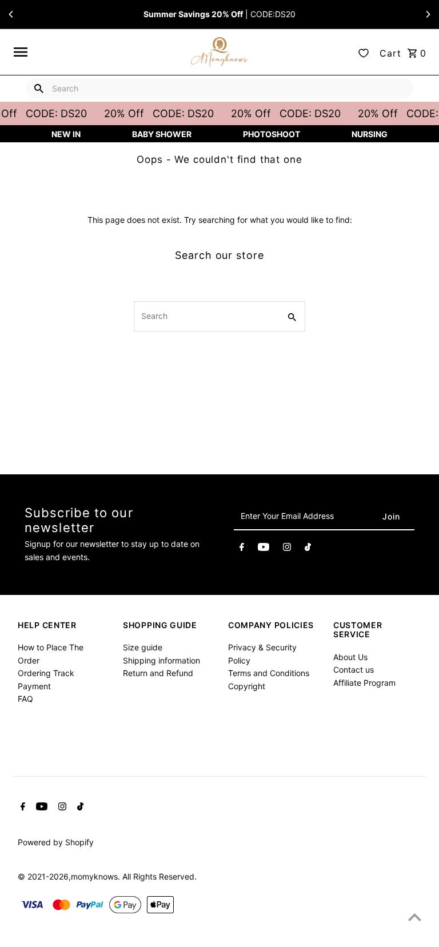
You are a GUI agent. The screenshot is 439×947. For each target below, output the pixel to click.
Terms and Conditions (268, 673)
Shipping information (161, 660)
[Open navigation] (98, 52)
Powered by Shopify (56, 842)
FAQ (25, 699)
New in (66, 134)
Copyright (246, 686)
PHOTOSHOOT (271, 134)
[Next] (427, 14)
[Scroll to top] (415, 917)
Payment (34, 686)
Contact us (353, 669)
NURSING (370, 134)
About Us (350, 657)
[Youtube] (263, 548)
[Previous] (11, 14)
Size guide (142, 647)
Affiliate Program (364, 683)
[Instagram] (287, 548)
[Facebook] (242, 548)
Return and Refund (158, 673)
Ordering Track (46, 673)
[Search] (39, 88)
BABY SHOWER (161, 134)
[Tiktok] (308, 548)
